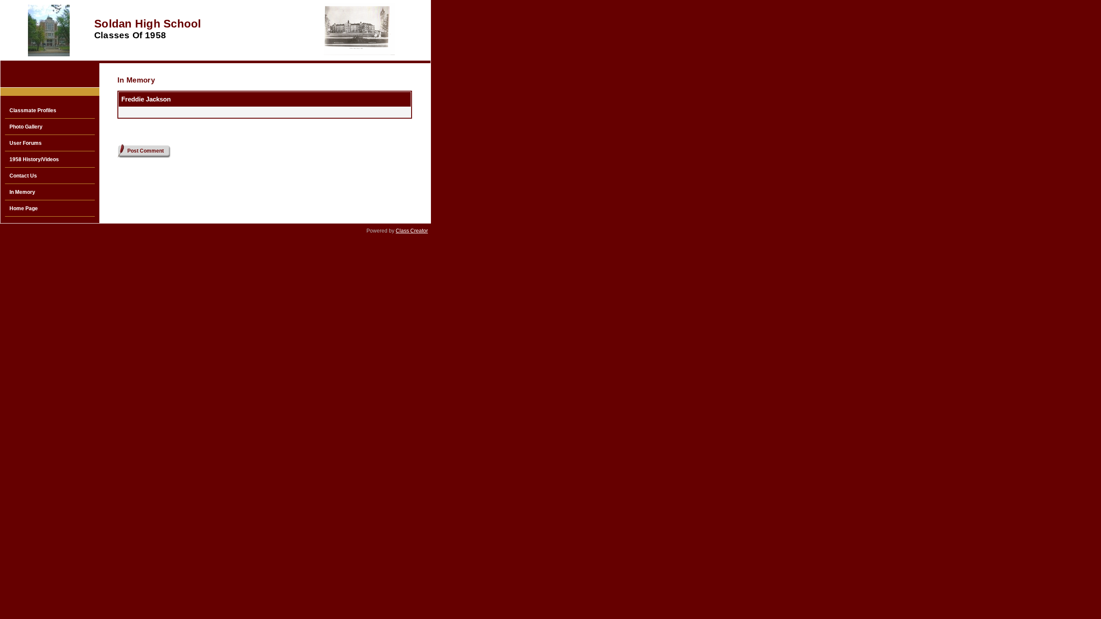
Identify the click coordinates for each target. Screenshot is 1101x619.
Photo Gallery (26, 127)
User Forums (25, 143)
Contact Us (23, 176)
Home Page (23, 208)
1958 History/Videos (34, 159)
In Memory (22, 192)
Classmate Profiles (32, 110)
